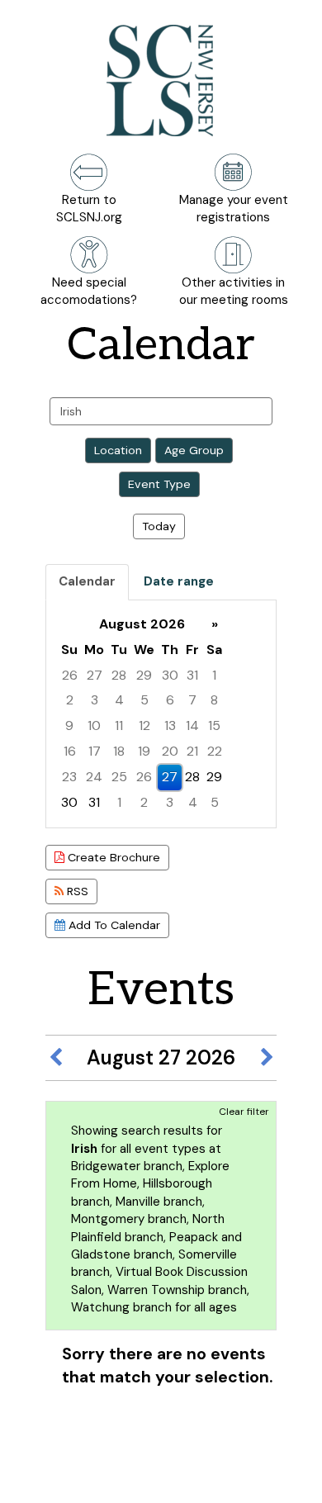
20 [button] (170, 751)
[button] (55, 1058)
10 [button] (94, 725)
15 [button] (214, 725)
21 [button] (192, 751)
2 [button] (69, 700)
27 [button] (94, 675)
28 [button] (118, 675)
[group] (161, 714)
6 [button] (170, 700)
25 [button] (119, 776)
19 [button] (144, 751)
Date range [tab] (179, 581)
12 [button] (144, 725)
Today (159, 526)
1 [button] (214, 675)
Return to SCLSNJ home (72, 1477)
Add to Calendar (112, 924)
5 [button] (144, 700)
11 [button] (119, 725)
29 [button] (144, 675)
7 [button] (192, 700)
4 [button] (119, 700)
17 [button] (94, 751)
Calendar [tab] (87, 581)
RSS (76, 891)
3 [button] (94, 700)
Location (118, 450)
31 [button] (192, 675)
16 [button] (70, 751)
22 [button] (214, 751)
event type (159, 484)
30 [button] (170, 675)
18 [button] (119, 751)
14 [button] (192, 725)
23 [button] (69, 776)
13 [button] (170, 725)
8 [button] (214, 700)
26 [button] (70, 675)
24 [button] (94, 776)
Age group (194, 450)
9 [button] (69, 725)
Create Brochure (112, 857)
